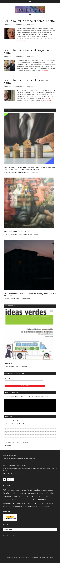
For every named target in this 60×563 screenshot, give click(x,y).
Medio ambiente (28, 500)
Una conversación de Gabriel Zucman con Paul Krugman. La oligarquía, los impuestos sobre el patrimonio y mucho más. (29, 168)
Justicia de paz (19, 500)
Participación (8, 503)
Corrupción (24, 493)
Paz (14, 503)
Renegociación (19, 506)
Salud (5, 433)
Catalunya (40, 490)
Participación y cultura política (12, 421)
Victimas (6, 430)
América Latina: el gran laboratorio (16, 231)
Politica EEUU (35, 503)
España (50, 497)
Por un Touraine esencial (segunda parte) (26, 51)
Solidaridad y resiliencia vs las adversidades (14, 473)
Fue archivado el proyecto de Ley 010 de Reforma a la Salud (26, 397)
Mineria (35, 500)
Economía (15, 496)
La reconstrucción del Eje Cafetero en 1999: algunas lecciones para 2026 (21, 462)
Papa (4, 503)
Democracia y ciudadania (10, 439)
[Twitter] (4, 479)
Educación (25, 497)
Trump (37, 506)
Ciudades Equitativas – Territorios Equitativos (16, 442)
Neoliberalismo (51, 500)
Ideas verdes (8, 363)
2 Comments (24, 366)
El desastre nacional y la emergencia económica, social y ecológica (19, 458)
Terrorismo (33, 506)
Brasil (18, 490)
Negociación (41, 500)
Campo (35, 490)
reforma (51, 503)
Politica (26, 503)
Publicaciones (7, 445)
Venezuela (43, 506)
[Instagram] (8, 479)
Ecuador (21, 497)
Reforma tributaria (7, 506)
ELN (48, 497)
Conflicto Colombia (12, 493)
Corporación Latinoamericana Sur (30, 9)
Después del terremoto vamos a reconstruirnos (14, 465)
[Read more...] (21, 41)
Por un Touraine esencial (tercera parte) (30, 21)
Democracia (41, 493)
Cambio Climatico (26, 490)
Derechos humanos (9, 436)
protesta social (45, 503)
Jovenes (6, 427)
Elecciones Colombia (37, 496)
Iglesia (8, 500)
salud (29, 506)
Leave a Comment (30, 24)
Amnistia (15, 490)
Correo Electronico (11, 379)
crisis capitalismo (31, 493)
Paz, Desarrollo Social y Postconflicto (14, 424)
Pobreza (21, 503)
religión (14, 506)
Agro (12, 490)
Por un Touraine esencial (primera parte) (26, 81)
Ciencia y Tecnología (48, 490)
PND (17, 503)
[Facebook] (12, 479)
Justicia (12, 500)
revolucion (24, 506)
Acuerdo (7, 490)
